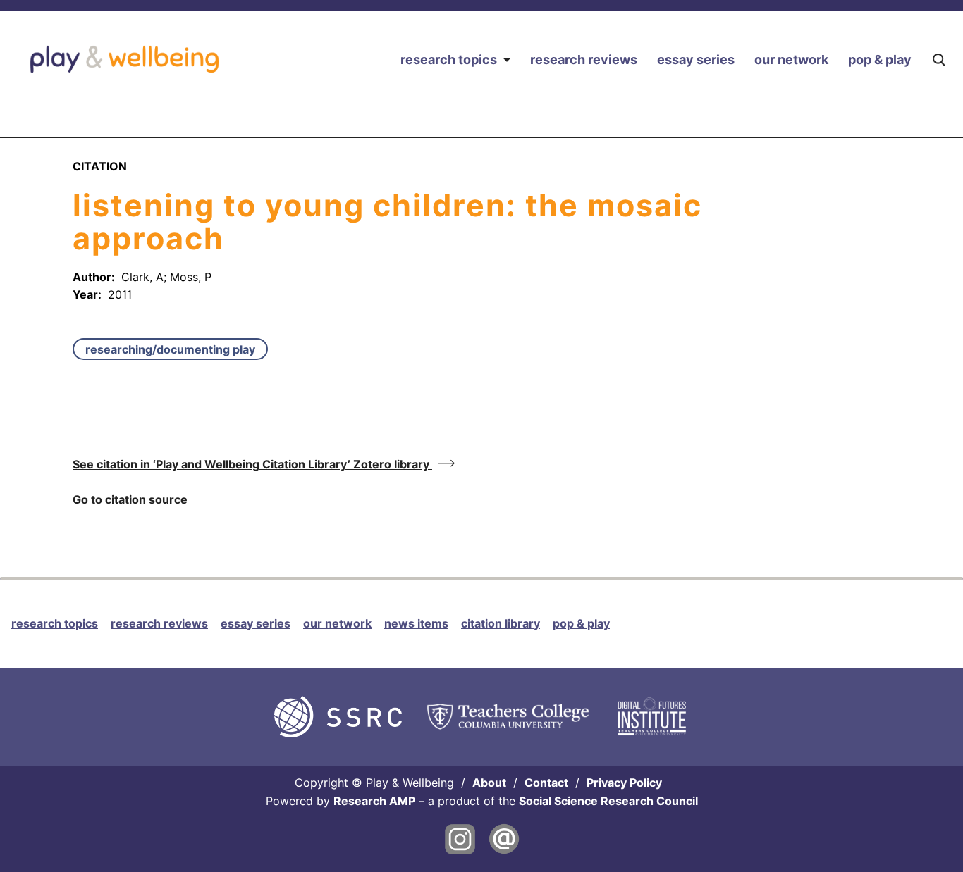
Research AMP (374, 801)
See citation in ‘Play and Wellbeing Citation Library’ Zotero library (252, 464)
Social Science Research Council (608, 801)
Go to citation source (130, 499)
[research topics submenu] (506, 59)
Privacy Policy (624, 783)
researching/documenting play (170, 349)
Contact (546, 783)
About (489, 783)
